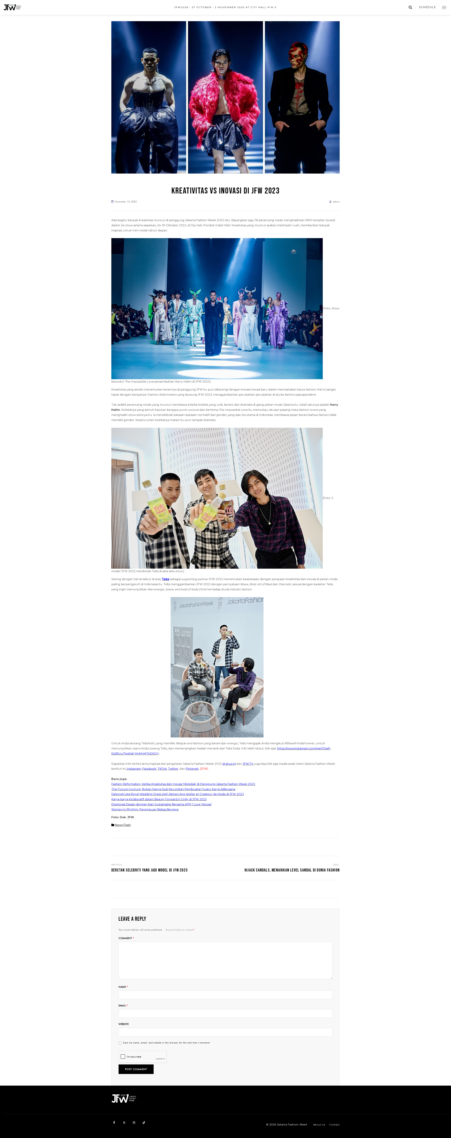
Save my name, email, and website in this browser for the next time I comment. (166, 1042)
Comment (126, 938)
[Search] (410, 7)
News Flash (123, 825)
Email (123, 1005)
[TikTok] (144, 1122)
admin (336, 201)
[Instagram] (134, 1122)
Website (124, 1024)
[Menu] (444, 7)
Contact (334, 1124)
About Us (319, 1124)
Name (123, 986)
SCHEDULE (427, 7)
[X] (124, 1122)
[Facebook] (114, 1122)
